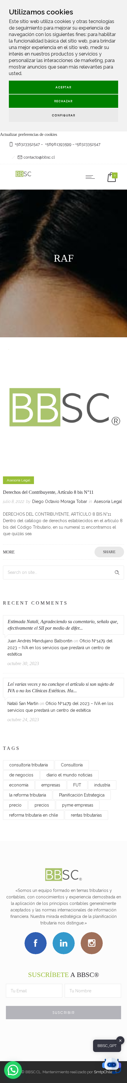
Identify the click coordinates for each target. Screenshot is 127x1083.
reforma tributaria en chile (33, 815)
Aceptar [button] (63, 87)
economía (18, 785)
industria (102, 785)
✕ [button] (120, 1040)
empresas (50, 785)
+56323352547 (27, 144)
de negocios (21, 775)
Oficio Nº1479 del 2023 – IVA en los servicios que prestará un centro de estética (60, 648)
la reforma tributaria (27, 795)
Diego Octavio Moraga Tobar (59, 501)
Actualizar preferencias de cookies (28, 134)
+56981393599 (58, 144)
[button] (13, 1070)
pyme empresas (77, 805)
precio (15, 805)
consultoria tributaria (28, 765)
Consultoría (72, 765)
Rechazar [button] (63, 101)
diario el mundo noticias (69, 775)
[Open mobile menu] (91, 177)
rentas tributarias (86, 815)
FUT (77, 785)
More (9, 552)
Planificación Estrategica (82, 795)
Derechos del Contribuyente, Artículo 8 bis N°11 (48, 492)
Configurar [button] (63, 115)
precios (42, 805)
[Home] (23, 176)
